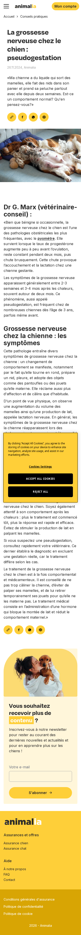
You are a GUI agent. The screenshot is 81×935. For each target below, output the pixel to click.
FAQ (7, 874)
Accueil (9, 16)
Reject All (40, 491)
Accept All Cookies (40, 478)
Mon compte (65, 6)
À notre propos (15, 869)
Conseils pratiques (34, 16)
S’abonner (38, 792)
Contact (9, 880)
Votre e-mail (19, 767)
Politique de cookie (18, 914)
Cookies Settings (40, 466)
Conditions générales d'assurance (29, 899)
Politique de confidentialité (23, 906)
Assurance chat (15, 848)
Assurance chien (16, 843)
